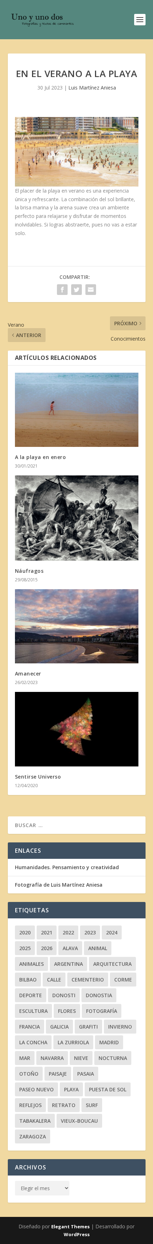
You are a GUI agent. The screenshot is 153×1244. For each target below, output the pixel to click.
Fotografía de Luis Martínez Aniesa (58, 884)
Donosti (63, 995)
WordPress (77, 1234)
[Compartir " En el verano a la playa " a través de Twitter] (76, 289)
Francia (29, 1026)
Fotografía (101, 1011)
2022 (68, 932)
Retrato (63, 1105)
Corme (123, 979)
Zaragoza (32, 1136)
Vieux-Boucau (79, 1120)
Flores (67, 1011)
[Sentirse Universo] (76, 729)
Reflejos (30, 1105)
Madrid (109, 1042)
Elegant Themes (70, 1226)
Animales (31, 963)
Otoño (28, 1073)
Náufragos (29, 570)
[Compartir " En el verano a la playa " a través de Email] (91, 289)
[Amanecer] (76, 626)
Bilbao (28, 979)
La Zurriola (73, 1042)
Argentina (68, 963)
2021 (46, 932)
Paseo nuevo (36, 1089)
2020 (25, 932)
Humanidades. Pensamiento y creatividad (67, 867)
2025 (25, 948)
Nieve (81, 1058)
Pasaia (85, 1073)
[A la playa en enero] (76, 410)
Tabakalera (35, 1120)
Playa (71, 1089)
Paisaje (58, 1073)
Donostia (99, 995)
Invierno (120, 1026)
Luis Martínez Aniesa (92, 87)
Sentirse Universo (38, 776)
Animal (97, 948)
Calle (54, 979)
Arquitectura (112, 963)
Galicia (59, 1026)
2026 (46, 948)
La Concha (33, 1042)
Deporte (30, 995)
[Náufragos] (76, 518)
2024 (111, 932)
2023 (90, 932)
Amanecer (28, 673)
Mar (24, 1058)
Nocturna (113, 1058)
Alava (70, 948)
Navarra (52, 1058)
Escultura (33, 1011)
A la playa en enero (40, 457)
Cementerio (88, 979)
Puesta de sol (107, 1089)
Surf (92, 1105)
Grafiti (88, 1026)
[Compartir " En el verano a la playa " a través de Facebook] (62, 289)
